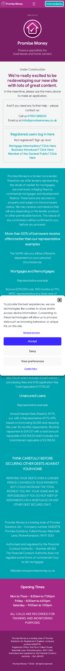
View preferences (32, 361)
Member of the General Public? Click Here (32, 156)
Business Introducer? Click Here (32, 150)
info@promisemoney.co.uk (39, 120)
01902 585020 (36, 116)
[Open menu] (34, 4)
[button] (59, 300)
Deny (32, 351)
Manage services (31, 332)
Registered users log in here (32, 134)
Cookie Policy (30, 368)
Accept (32, 341)
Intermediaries (54, 3)
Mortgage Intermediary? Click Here (32, 146)
